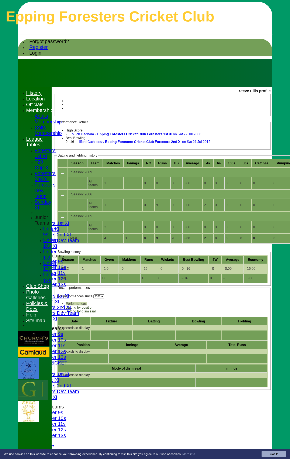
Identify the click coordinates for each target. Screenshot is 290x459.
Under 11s (54, 345)
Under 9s (53, 334)
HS (176, 163)
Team (95, 163)
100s (231, 163)
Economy (255, 259)
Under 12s (54, 278)
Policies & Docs (37, 306)
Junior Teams (42, 220)
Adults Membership (48, 118)
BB (193, 259)
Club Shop (37, 286)
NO (148, 163)
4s (208, 163)
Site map (35, 320)
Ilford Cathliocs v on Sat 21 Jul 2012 (144, 142)
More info (188, 454)
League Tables (34, 141)
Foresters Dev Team (57, 240)
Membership (39, 110)
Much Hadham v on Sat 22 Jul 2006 (136, 134)
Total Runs (237, 345)
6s (219, 163)
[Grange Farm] (33, 399)
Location (35, 99)
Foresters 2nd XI (53, 234)
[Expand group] (62, 173)
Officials (35, 104)
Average (232, 259)
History (34, 93)
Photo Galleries (36, 294)
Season (77, 163)
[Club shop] (28, 421)
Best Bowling (76, 138)
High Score (74, 130)
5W (215, 259)
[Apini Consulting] (28, 378)
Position (83, 345)
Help (31, 315)
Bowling (198, 321)
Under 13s (54, 284)
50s (245, 163)
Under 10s (54, 267)
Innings (132, 345)
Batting (154, 321)
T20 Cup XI (42, 164)
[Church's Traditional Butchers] (33, 345)
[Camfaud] (33, 356)
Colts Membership (48, 130)
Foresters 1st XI (52, 223)
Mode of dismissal (126, 368)
